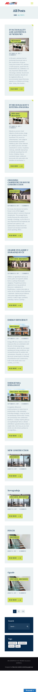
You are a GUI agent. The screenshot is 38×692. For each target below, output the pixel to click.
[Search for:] (19, 626)
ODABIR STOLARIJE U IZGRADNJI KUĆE (18, 251)
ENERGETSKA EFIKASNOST (14, 384)
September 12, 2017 (13, 338)
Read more (14, 89)
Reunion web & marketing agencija (22, 667)
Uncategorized (16, 41)
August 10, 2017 (12, 469)
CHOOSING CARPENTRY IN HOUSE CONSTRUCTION (19, 182)
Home (15, 15)
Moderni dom (12, 643)
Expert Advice (16, 113)
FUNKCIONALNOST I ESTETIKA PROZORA (19, 106)
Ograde (11, 573)
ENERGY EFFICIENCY (18, 320)
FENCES (11, 531)
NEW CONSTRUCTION (18, 450)
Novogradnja (14, 491)
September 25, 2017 (15, 53)
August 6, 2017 (12, 551)
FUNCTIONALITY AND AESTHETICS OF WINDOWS (17, 32)
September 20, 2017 (13, 206)
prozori (11, 646)
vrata (18, 646)
